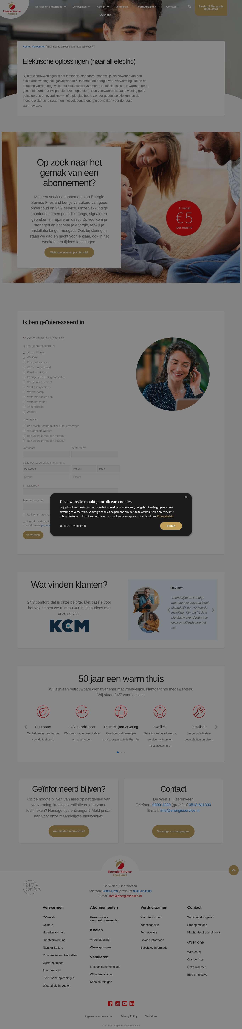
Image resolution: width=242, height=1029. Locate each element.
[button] (73, 526)
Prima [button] (171, 525)
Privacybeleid (165, 516)
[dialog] (121, 514)
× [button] (186, 497)
